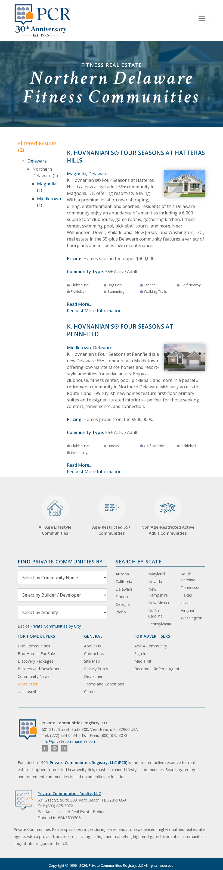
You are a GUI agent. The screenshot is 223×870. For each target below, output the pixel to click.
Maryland (156, 573)
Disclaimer (93, 676)
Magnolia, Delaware (87, 174)
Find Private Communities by (60, 561)
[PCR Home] (30, 729)
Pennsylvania (159, 623)
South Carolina (188, 576)
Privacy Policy (96, 668)
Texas (186, 595)
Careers (91, 691)
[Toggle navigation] (201, 18)
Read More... (79, 304)
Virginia (187, 610)
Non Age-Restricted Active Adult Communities (167, 530)
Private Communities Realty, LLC (69, 793)
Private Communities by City (55, 626)
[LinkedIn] (64, 748)
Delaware (37, 161)
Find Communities (34, 645)
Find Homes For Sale (36, 653)
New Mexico (159, 602)
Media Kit (142, 661)
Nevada (155, 581)
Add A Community (150, 645)
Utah (185, 602)
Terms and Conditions (104, 684)
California (124, 581)
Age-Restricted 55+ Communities (111, 518)
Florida (122, 596)
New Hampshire (158, 592)
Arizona (122, 573)
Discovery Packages (35, 661)
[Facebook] (45, 748)
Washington (191, 617)
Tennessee (190, 587)
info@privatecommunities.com (69, 741)
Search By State (139, 561)
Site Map (92, 661)
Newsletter (28, 684)
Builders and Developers (39, 668)
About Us (92, 645)
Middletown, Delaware (89, 348)
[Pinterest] (54, 748)
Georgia (123, 604)
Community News (33, 676)
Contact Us (94, 653)
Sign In (140, 653)
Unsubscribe (29, 691)
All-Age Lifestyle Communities (55, 530)
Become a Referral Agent (156, 668)
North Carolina (155, 613)
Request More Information (94, 311)
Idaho (121, 612)
